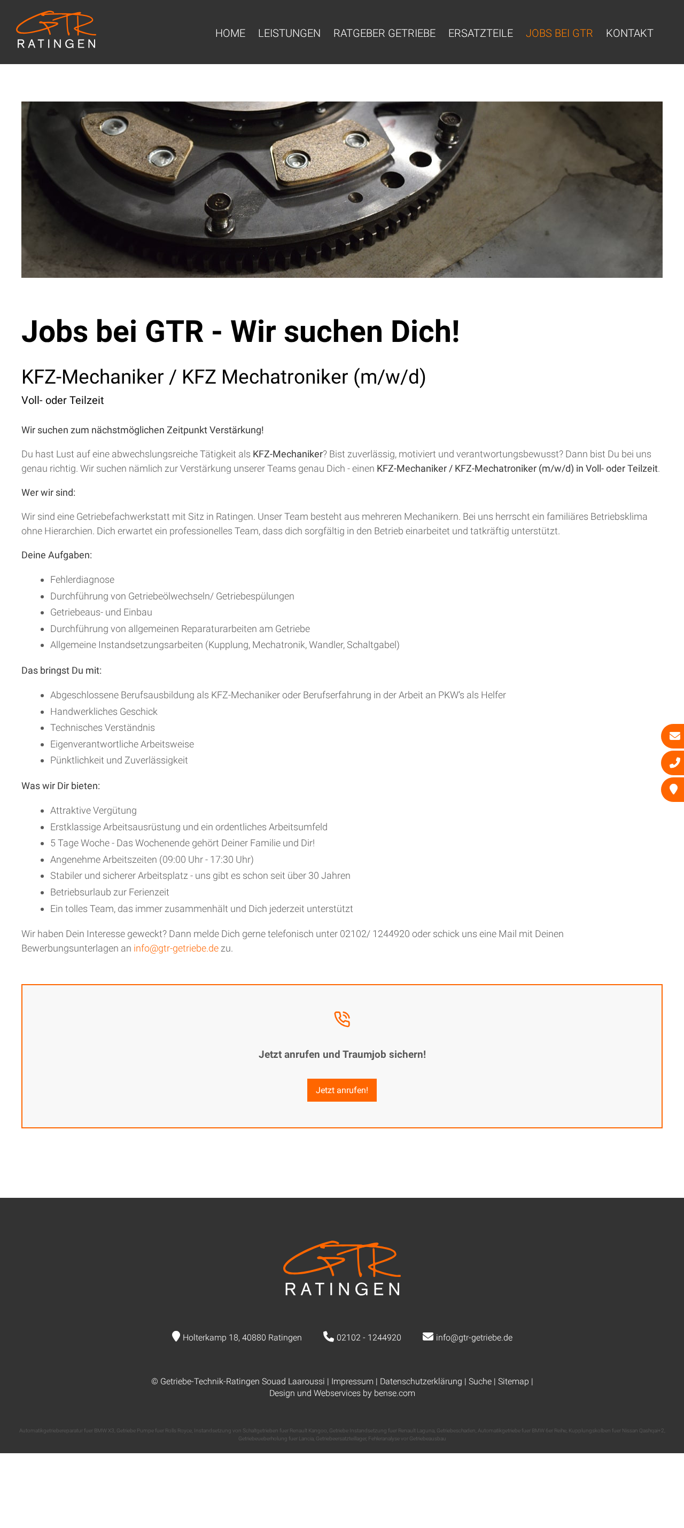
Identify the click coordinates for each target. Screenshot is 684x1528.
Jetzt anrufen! (342, 1090)
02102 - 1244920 (369, 1337)
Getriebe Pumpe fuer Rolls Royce (154, 1430)
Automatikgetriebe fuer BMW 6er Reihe (522, 1430)
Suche (480, 1381)
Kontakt (630, 33)
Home (230, 33)
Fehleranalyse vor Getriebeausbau (407, 1438)
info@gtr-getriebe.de (176, 948)
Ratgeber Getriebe (384, 33)
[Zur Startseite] (56, 44)
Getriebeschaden (456, 1430)
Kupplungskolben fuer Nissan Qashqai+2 (616, 1430)
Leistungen (289, 33)
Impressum (352, 1381)
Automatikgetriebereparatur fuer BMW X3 (66, 1430)
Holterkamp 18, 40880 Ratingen (242, 1337)
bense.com (394, 1393)
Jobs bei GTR (559, 33)
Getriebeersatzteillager (341, 1438)
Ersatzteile (480, 33)
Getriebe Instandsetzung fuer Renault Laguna (381, 1430)
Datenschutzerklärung (421, 1381)
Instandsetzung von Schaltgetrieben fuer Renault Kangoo (260, 1430)
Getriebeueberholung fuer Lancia (276, 1438)
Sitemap (513, 1381)
